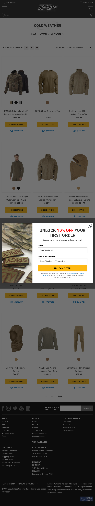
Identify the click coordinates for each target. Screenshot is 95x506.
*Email (40, 245)
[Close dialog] (90, 226)
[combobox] (62, 261)
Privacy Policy (71, 273)
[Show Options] (85, 261)
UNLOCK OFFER (62, 268)
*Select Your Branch (46, 256)
